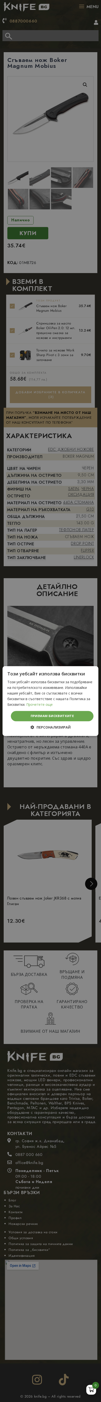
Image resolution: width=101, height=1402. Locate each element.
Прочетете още (39, 704)
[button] (51, 727)
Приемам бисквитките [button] (52, 716)
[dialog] (50, 701)
